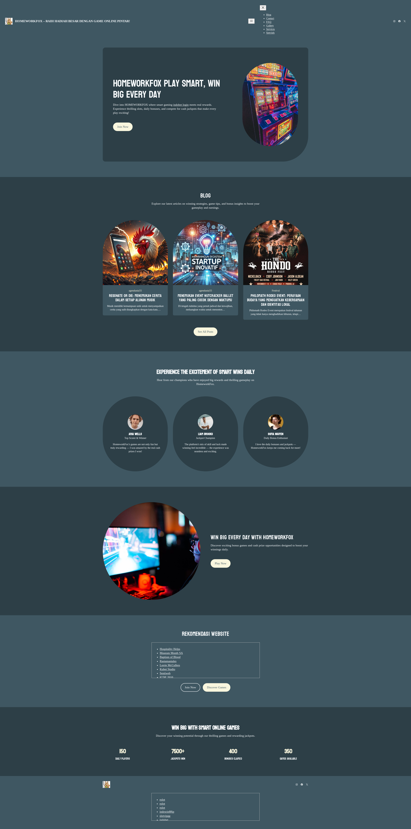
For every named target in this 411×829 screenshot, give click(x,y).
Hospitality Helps (170, 649)
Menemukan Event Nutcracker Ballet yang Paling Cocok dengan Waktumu (205, 298)
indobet (164, 819)
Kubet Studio (167, 669)
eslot (162, 799)
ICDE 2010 (166, 677)
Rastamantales (168, 661)
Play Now (220, 563)
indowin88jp (167, 811)
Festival (276, 290)
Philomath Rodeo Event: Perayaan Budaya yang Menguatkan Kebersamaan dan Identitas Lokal (275, 300)
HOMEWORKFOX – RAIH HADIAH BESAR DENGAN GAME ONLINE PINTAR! (72, 21)
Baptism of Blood (170, 657)
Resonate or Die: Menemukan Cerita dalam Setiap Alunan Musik (135, 298)
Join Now (122, 126)
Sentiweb (165, 673)
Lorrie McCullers (170, 665)
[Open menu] (251, 21)
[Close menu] (263, 7)
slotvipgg (165, 815)
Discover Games (216, 687)
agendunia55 (135, 290)
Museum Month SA (171, 653)
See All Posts (205, 331)
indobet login (181, 104)
